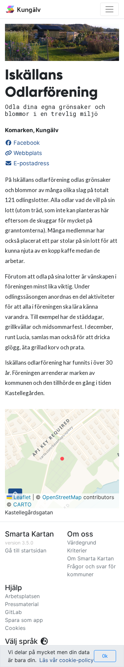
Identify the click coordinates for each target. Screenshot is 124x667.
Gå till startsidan (25, 550)
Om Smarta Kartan (90, 558)
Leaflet (21, 497)
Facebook (26, 142)
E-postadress (30, 163)
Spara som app (24, 620)
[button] (62, 459)
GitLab (13, 612)
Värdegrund (81, 542)
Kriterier (77, 550)
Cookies (15, 628)
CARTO (22, 504)
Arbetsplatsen (22, 596)
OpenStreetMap (62, 497)
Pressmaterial (22, 604)
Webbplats (27, 153)
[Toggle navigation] (109, 9)
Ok (105, 656)
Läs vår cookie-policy (66, 660)
